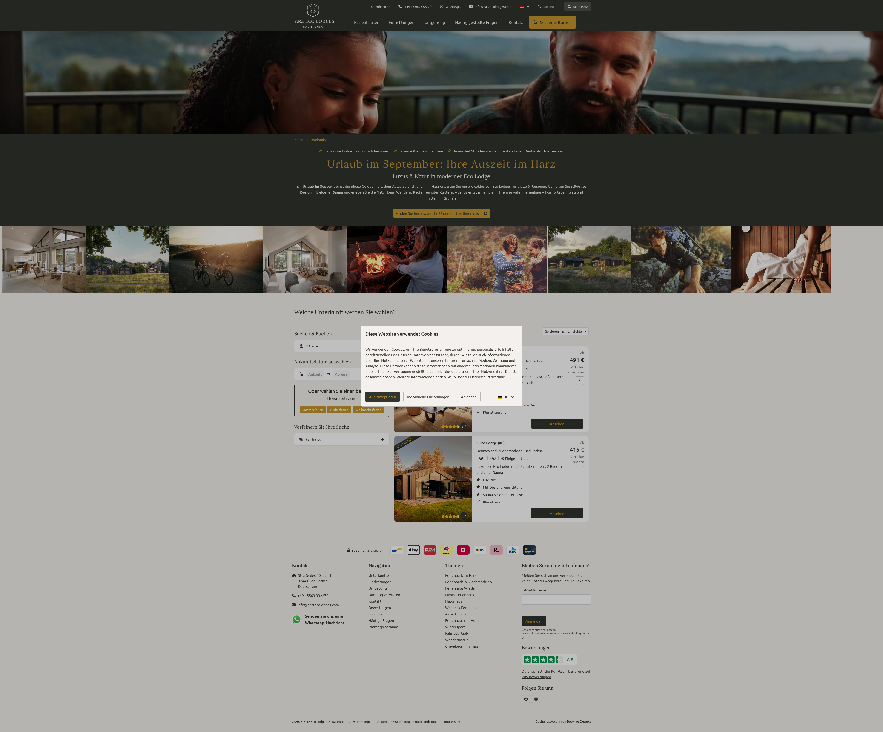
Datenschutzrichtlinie (487, 376)
